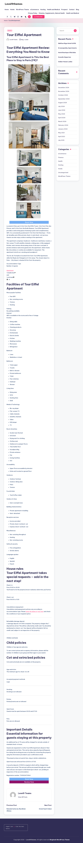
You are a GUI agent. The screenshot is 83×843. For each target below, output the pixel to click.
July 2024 (61, 106)
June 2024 (61, 110)
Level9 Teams (24, 793)
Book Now (29, 222)
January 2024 (63, 129)
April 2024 (61, 118)
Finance (60, 157)
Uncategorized (63, 172)
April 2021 (61, 136)
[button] (38, 16)
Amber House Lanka (65, 62)
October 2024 (63, 95)
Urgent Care (9, 826)
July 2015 (61, 140)
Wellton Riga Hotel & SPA (67, 43)
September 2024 (64, 99)
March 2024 (62, 121)
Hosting (60, 165)
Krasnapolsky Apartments (67, 48)
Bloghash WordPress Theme (60, 840)
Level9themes (13, 3)
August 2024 (62, 102)
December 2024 (63, 87)
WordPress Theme (64, 176)
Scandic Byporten (64, 57)
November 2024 (63, 91)
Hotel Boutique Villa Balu (67, 52)
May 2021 (61, 133)
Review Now (29, 782)
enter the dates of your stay (35, 611)
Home (5, 20)
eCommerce (62, 154)
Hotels (10, 30)
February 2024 (63, 125)
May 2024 (61, 114)
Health (60, 161)
